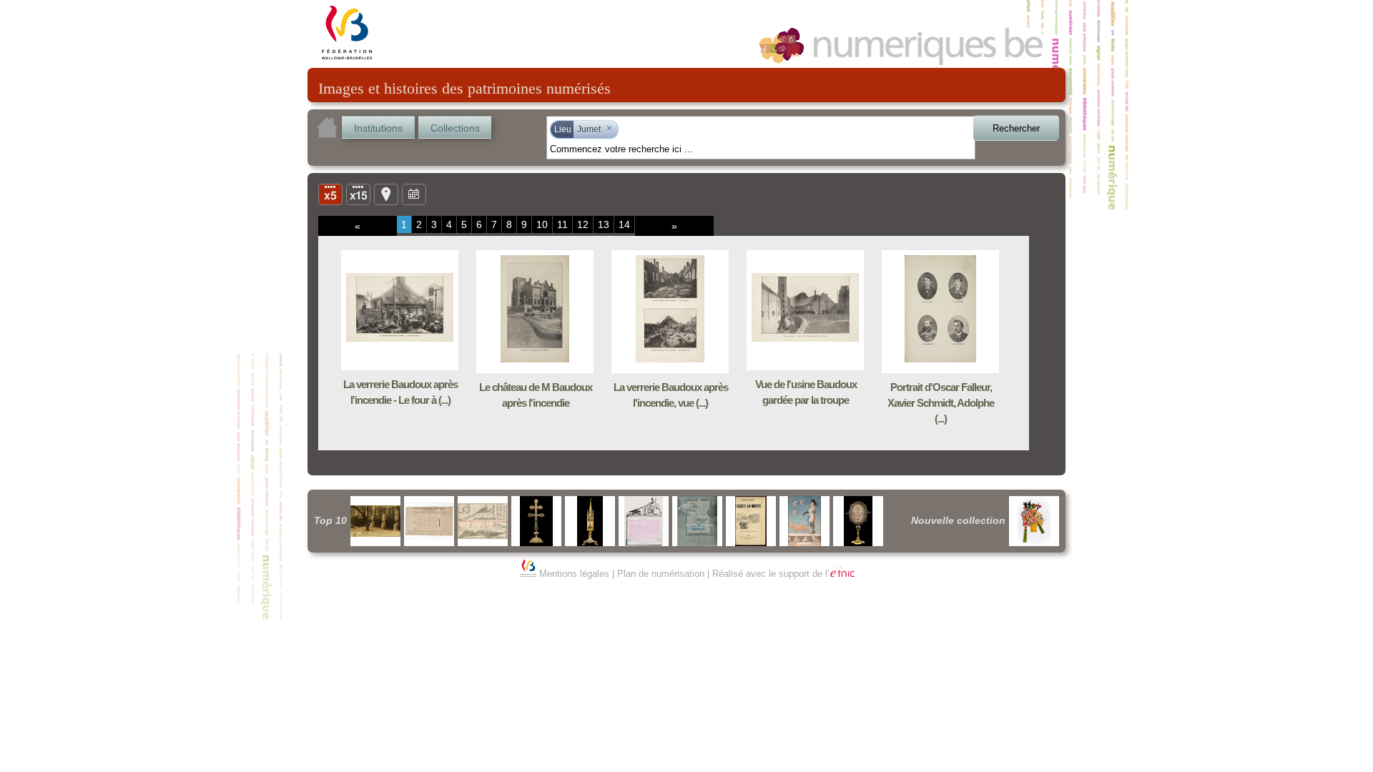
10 (542, 224)
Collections (455, 128)
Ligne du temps (414, 193)
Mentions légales (574, 573)
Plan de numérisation (660, 573)
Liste (358, 193)
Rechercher (1016, 128)
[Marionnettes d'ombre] (1034, 521)
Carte (386, 193)
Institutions (378, 128)
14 (624, 224)
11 (562, 224)
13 (603, 224)
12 (583, 224)
